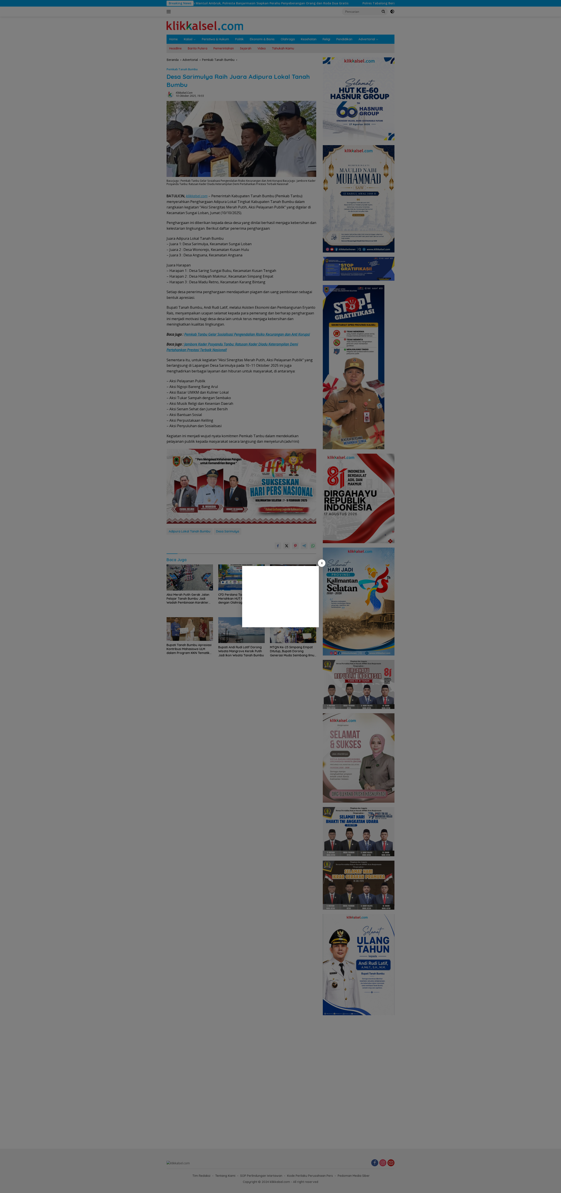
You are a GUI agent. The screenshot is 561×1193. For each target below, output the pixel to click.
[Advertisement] (280, 596)
